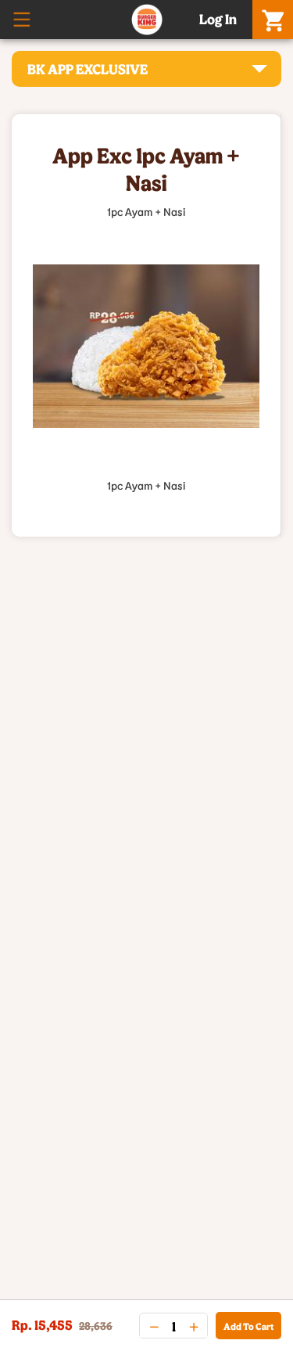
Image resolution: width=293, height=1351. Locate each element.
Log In (218, 19)
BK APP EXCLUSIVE (87, 68)
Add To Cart (248, 1325)
